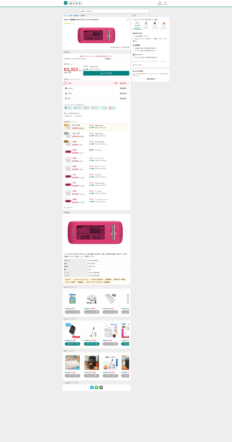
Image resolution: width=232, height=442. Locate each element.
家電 (70, 15)
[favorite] (128, 19)
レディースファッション (81, 279)
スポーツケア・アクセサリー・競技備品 (98, 282)
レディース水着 (70, 282)
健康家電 (76, 15)
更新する (108, 59)
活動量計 (82, 15)
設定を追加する (151, 79)
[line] (96, 388)
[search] (150, 11)
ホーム (66, 15)
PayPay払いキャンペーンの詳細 (141, 61)
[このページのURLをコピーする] (101, 387)
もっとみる (67, 207)
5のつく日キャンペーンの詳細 (158, 61)
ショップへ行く (106, 73)
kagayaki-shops (94, 66)
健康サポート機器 (119, 279)
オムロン (68, 279)
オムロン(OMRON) (97, 279)
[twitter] (92, 388)
